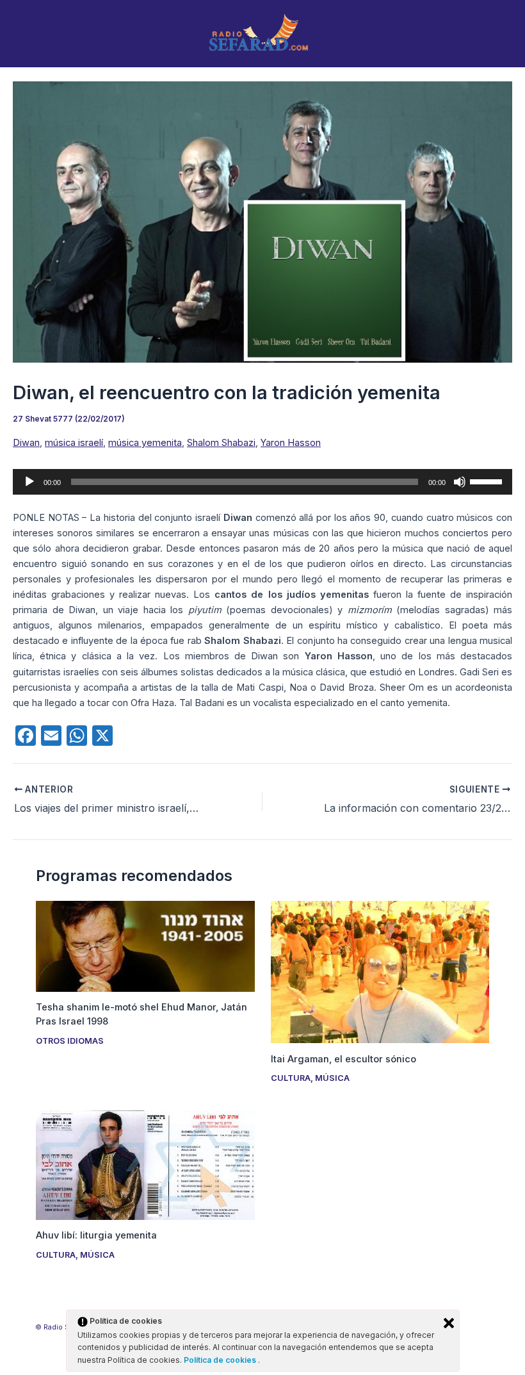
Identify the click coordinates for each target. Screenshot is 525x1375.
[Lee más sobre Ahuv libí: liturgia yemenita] (145, 1164)
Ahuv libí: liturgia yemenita (96, 1235)
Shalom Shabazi (221, 443)
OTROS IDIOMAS (70, 1041)
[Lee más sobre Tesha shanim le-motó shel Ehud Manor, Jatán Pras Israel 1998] (145, 945)
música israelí (74, 443)
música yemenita (145, 443)
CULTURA (291, 1078)
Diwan (26, 443)
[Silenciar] (459, 481)
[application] (262, 482)
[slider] (488, 480)
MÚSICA (332, 1078)
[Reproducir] (29, 481)
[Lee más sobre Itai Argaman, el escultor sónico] (380, 971)
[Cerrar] (449, 1323)
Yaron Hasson (291, 443)
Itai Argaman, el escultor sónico (343, 1059)
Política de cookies (221, 1360)
